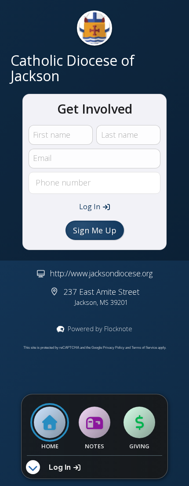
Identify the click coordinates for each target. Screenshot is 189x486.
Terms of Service (144, 348)
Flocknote (118, 329)
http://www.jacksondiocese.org (101, 273)
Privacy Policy (113, 348)
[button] (94, 206)
